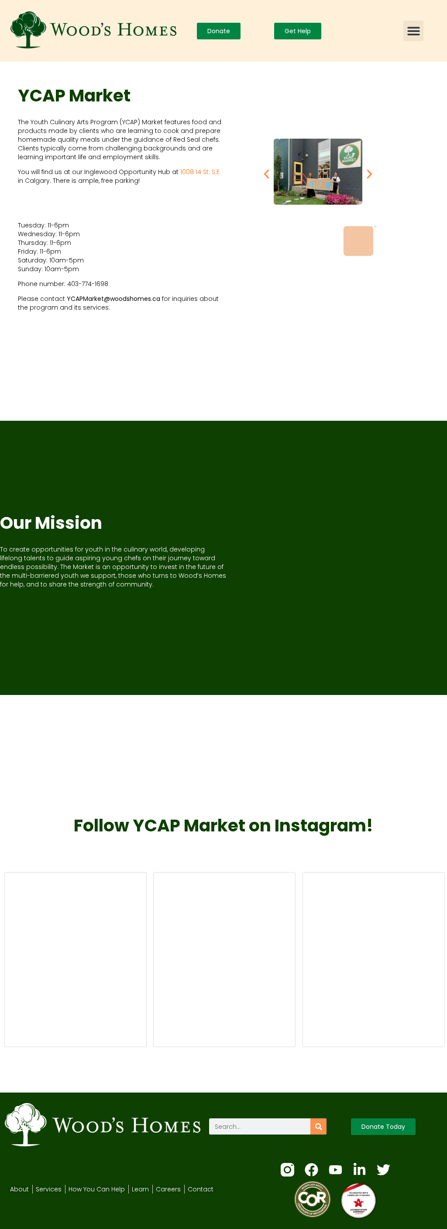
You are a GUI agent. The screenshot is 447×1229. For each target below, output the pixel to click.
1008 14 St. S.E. (200, 172)
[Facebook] (311, 1170)
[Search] (318, 1126)
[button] (413, 31)
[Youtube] (335, 1170)
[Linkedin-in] (359, 1170)
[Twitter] (383, 1170)
